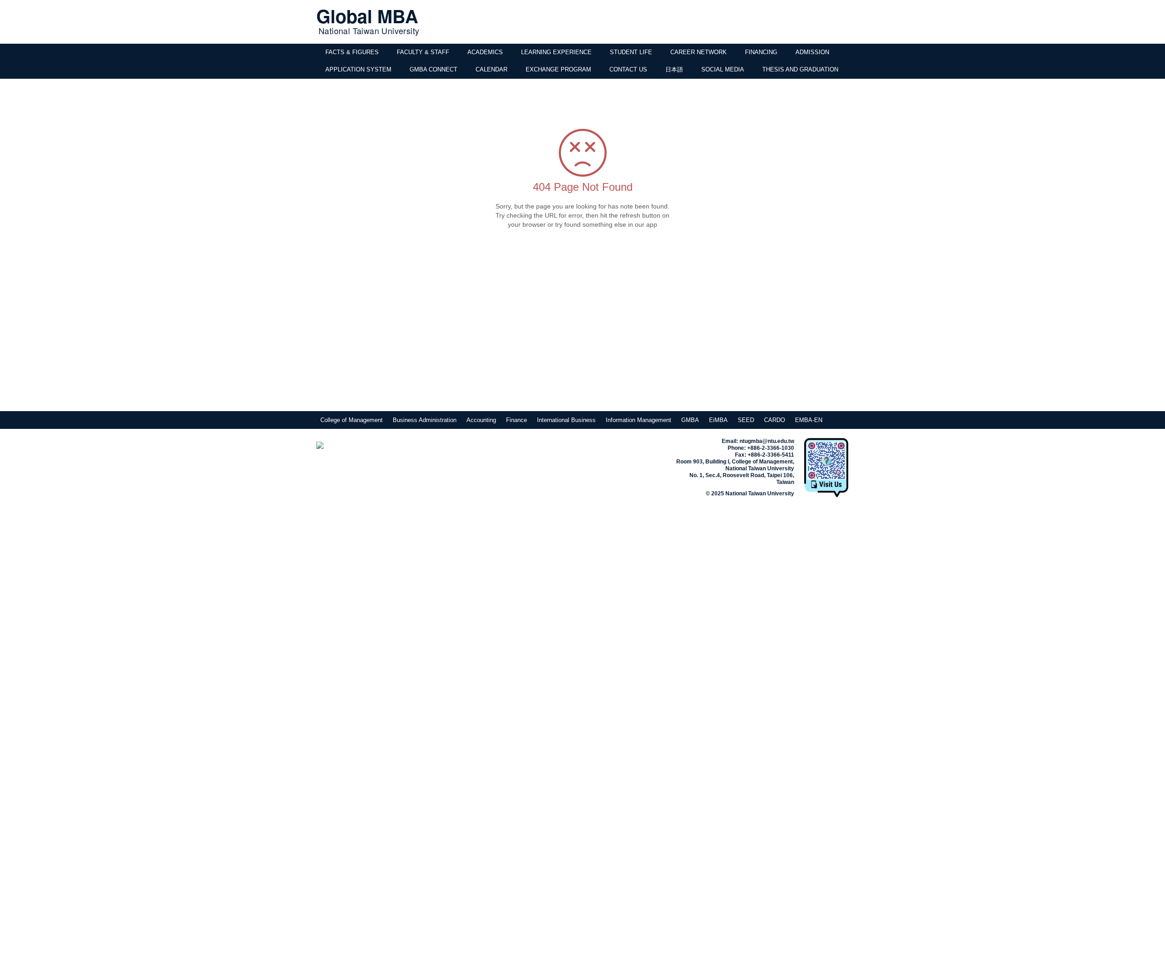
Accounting (481, 420)
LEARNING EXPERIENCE (556, 52)
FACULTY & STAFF (423, 52)
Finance (516, 420)
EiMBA (718, 420)
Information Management (638, 420)
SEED (746, 420)
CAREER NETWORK (698, 52)
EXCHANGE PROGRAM (558, 69)
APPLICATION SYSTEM (358, 69)
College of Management (351, 420)
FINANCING (761, 52)
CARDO (774, 420)
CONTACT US (628, 69)
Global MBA (367, 16)
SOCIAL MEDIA (722, 69)
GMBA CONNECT (433, 69)
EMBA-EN (808, 420)
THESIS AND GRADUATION (800, 69)
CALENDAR (491, 69)
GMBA (690, 420)
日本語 (674, 69)
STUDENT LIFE (631, 52)
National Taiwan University (369, 30)
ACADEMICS (485, 52)
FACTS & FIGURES (352, 52)
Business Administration (424, 420)
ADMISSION (812, 52)
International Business (566, 420)
